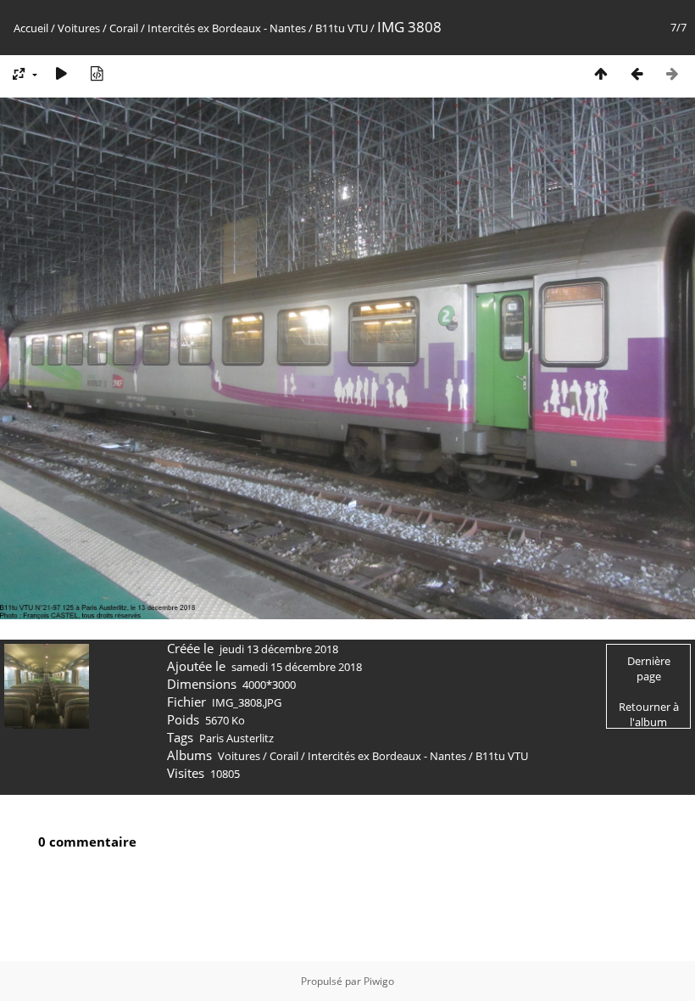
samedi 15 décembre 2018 (296, 666)
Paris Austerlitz (236, 738)
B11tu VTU (341, 28)
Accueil (31, 28)
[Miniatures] (601, 73)
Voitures (79, 28)
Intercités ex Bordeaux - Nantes (226, 28)
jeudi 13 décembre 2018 (279, 649)
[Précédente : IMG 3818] (636, 73)
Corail (123, 28)
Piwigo (379, 981)
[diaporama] (61, 73)
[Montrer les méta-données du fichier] (96, 73)
